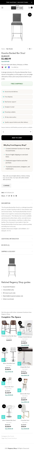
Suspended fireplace (9, 287)
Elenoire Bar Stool (25, 393)
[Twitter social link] (9, 196)
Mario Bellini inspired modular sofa (13, 296)
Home (3, 49)
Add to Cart (17, 138)
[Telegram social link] (16, 196)
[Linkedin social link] (14, 196)
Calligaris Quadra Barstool (25, 337)
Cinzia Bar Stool (25, 420)
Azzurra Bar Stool (9, 386)
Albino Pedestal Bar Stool (9, 420)
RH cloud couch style (9, 293)
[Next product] (32, 49)
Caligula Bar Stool (25, 367)
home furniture (12, 438)
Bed (6, 438)
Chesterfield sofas (8, 290)
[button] (3, 332)
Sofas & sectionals (8, 299)
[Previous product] (28, 49)
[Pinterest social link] (11, 196)
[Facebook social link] (7, 196)
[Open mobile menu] (2, 7)
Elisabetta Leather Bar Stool (9, 336)
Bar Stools (10, 49)
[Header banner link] (14, 2)
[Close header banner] (31, 2)
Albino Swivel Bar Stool (9, 363)
